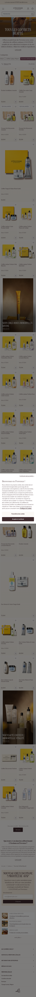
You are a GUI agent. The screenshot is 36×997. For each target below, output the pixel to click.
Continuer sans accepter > (27, 476)
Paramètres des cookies (18, 514)
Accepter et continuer (18, 519)
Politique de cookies (25, 508)
